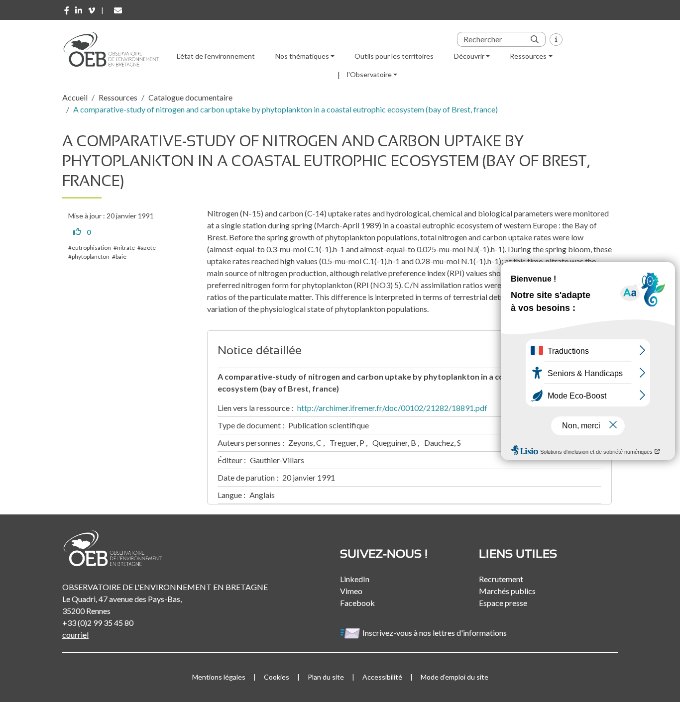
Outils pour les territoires (394, 56)
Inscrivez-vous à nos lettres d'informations (435, 632)
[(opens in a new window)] (66, 10)
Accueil (75, 97)
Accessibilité (382, 677)
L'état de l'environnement (216, 56)
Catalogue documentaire (190, 97)
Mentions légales (218, 677)
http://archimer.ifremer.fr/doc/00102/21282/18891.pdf (392, 407)
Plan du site (326, 677)
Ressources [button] (528, 56)
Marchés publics (507, 591)
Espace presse (503, 602)
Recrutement (501, 579)
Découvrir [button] (469, 56)
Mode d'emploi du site (454, 677)
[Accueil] (114, 49)
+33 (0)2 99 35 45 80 (97, 622)
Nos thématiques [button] (302, 56)
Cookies (276, 677)
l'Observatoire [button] (369, 74)
